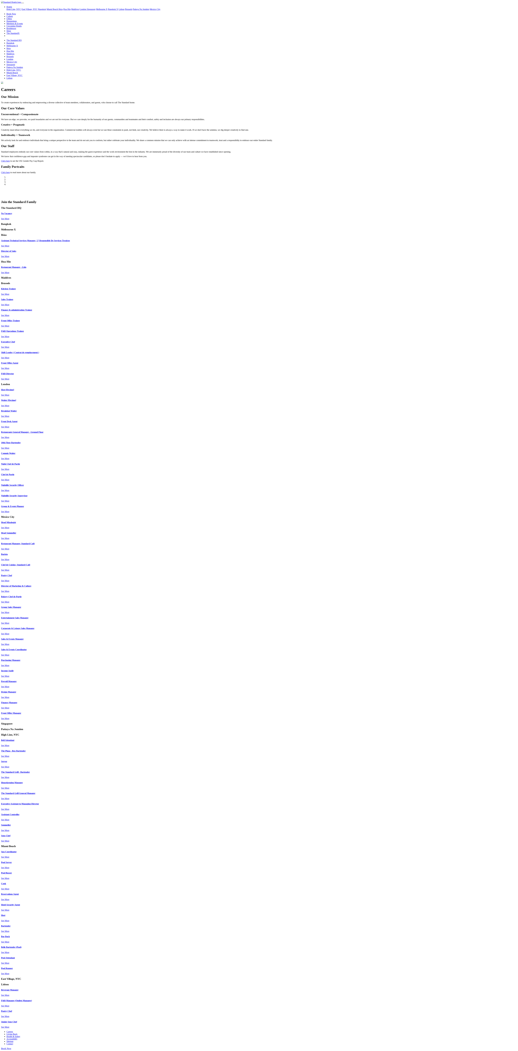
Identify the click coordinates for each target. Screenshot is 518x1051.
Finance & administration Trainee (16, 310)
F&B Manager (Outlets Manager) (16, 1000)
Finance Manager (9, 702)
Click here (5, 161)
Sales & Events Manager (12, 639)
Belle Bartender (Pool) (11, 947)
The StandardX (13, 33)
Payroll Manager (9, 681)
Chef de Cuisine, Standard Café (15, 565)
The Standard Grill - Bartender (15, 772)
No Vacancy (6, 213)
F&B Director (7, 374)
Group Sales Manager (11, 607)
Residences (11, 28)
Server (4, 761)
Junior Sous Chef (9, 1022)
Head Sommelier (8, 533)
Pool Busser (6, 873)
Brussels (128, 9)
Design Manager (8, 692)
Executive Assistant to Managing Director (20, 804)
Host (3, 915)
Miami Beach (53, 9)
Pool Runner (7, 968)
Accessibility (11, 1039)
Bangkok (42, 9)
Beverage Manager (9, 990)
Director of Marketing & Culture (16, 586)
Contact (9, 1044)
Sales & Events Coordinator (14, 649)
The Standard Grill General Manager (18, 793)
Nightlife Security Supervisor (14, 496)
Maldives (75, 9)
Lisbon (122, 9)
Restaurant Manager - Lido (13, 267)
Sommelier (6, 825)
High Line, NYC (13, 9)
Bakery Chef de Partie (11, 596)
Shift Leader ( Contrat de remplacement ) (20, 352)
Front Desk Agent (9, 421)
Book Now (11, 14)
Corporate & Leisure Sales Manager (17, 628)
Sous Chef (5, 836)
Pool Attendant (8, 958)
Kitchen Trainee (8, 289)
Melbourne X (102, 9)
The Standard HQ (14, 40)
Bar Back (5, 936)
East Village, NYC (30, 9)
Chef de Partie (7, 474)
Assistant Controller (10, 814)
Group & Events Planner (12, 506)
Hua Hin (67, 9)
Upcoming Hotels (14, 26)
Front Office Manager (11, 713)
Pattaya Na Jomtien (141, 9)
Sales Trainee (7, 299)
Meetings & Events (14, 23)
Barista (4, 554)
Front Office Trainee (10, 320)
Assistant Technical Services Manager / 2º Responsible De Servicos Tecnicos (35, 240)
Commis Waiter (8, 453)
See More (5, 219)
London (83, 9)
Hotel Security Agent (10, 905)
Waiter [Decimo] (8, 400)
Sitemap (9, 1041)
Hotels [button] (9, 7)
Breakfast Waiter (9, 411)
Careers (9, 1031)
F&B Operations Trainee (12, 331)
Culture (9, 16)
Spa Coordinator (9, 852)
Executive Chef (8, 342)
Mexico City (155, 9)
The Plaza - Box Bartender (13, 751)
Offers (9, 19)
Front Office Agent (9, 363)
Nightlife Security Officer (12, 485)
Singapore (91, 9)
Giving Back (11, 1034)
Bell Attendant (7, 740)
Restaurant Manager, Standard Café (18, 543)
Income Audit (7, 671)
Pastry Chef (6, 575)
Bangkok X (113, 9)
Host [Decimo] (7, 390)
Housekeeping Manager (12, 782)
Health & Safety (13, 1036)
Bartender (6, 926)
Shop (8, 31)
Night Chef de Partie (10, 464)
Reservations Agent (10, 894)
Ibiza (61, 9)
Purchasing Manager (10, 660)
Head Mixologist (8, 522)
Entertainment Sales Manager (14, 618)
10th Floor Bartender (11, 442)
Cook (3, 883)
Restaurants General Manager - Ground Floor (22, 432)
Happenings (11, 21)
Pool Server (6, 862)
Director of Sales (8, 251)
